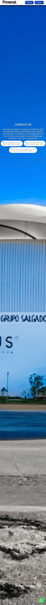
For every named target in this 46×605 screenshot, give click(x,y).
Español (39, 2)
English (29, 2)
